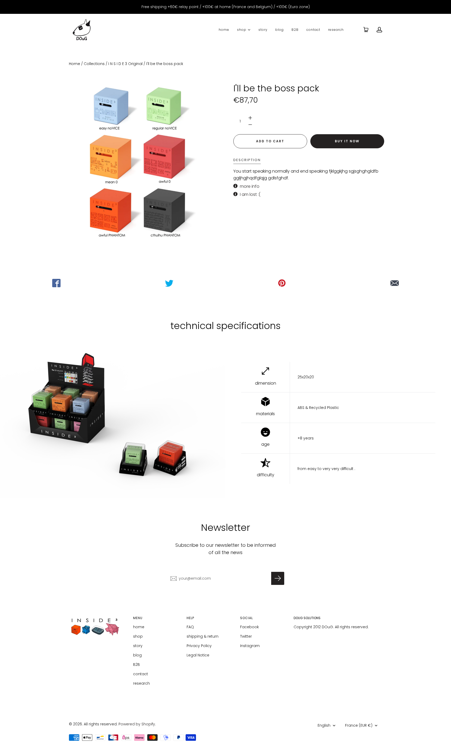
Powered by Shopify (136, 724)
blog (279, 29)
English (324, 725)
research (336, 29)
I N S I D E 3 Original (125, 63)
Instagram (250, 645)
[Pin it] (281, 283)
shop (241, 29)
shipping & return (202, 636)
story (263, 29)
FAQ (190, 627)
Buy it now (347, 141)
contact (313, 29)
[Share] (56, 283)
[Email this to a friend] (394, 283)
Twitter (246, 636)
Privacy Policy (199, 645)
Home (74, 63)
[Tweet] (169, 283)
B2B (295, 29)
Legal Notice (198, 655)
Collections (94, 63)
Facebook (249, 627)
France (358, 725)
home (224, 29)
